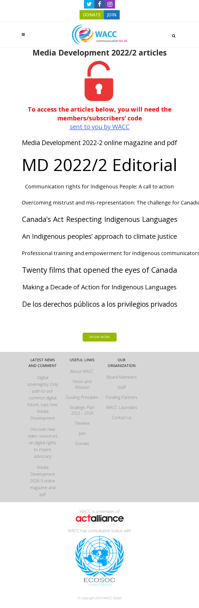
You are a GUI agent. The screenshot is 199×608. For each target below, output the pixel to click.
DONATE (92, 15)
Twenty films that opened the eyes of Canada (99, 270)
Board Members (121, 377)
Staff (121, 387)
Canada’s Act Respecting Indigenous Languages (99, 219)
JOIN (111, 15)
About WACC (82, 371)
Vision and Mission (82, 384)
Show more (99, 337)
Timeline (82, 423)
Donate (82, 443)
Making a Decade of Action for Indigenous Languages (99, 287)
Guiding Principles (82, 397)
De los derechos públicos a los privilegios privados (99, 304)
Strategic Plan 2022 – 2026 (82, 410)
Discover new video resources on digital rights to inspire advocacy (43, 442)
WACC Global (112, 598)
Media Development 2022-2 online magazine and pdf (99, 142)
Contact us (122, 417)
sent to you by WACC (100, 126)
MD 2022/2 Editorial (99, 164)
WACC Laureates (121, 407)
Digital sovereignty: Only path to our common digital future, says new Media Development (42, 398)
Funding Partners (121, 397)
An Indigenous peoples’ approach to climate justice (99, 236)
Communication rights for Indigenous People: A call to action (99, 186)
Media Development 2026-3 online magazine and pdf (42, 480)
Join (82, 433)
